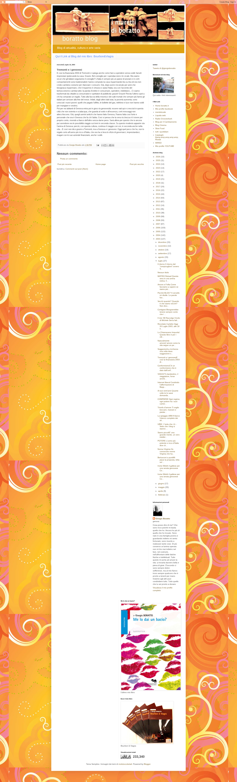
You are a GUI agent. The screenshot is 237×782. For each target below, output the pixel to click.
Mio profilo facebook (164, 109)
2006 (158, 228)
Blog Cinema (160, 125)
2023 (158, 168)
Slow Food (159, 128)
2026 (158, 157)
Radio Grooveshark (163, 119)
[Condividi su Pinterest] (113, 145)
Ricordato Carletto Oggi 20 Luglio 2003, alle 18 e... (168, 326)
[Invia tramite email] (102, 145)
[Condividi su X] (107, 145)
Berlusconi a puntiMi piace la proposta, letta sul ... (168, 459)
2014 (158, 198)
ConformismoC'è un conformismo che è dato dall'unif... (167, 368)
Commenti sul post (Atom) (76, 169)
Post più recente (64, 164)
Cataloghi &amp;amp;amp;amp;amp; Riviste (166, 137)
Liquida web (160, 115)
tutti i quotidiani (161, 132)
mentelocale (160, 112)
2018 (158, 183)
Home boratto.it (162, 106)
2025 (158, 160)
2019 (158, 179)
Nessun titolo (163, 272)
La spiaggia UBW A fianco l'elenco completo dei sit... (169, 418)
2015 (158, 194)
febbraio (162, 495)
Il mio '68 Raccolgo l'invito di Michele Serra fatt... (169, 319)
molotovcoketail (125, 764)
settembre (162, 253)
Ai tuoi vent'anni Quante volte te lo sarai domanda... (168, 393)
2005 (158, 231)
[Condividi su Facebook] (110, 145)
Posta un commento (69, 159)
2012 (158, 205)
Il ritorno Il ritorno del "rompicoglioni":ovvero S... (168, 266)
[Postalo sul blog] (105, 145)
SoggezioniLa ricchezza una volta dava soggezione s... (168, 351)
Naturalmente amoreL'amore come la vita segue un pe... (169, 343)
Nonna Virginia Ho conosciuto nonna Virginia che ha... (166, 451)
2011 (158, 209)
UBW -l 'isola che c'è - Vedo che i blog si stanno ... (167, 426)
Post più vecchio (137, 164)
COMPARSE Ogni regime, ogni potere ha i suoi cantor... (169, 401)
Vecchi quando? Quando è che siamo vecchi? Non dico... (168, 303)
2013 (158, 201)
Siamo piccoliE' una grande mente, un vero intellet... (169, 434)
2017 (158, 186)
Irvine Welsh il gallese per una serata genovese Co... (169, 468)
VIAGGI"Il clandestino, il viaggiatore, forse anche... (168, 376)
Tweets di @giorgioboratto (164, 68)
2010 (158, 213)
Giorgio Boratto (163, 518)
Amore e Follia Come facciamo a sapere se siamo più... (168, 286)
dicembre (162, 242)
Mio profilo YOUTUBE (164, 146)
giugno (161, 483)
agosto (161, 257)
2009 (158, 216)
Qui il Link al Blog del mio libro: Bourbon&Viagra (84, 56)
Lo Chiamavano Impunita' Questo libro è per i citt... (169, 334)
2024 (158, 164)
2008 (158, 220)
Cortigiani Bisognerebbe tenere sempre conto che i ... (168, 311)
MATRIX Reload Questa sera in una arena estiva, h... (168, 278)
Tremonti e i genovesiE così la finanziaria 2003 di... (169, 359)
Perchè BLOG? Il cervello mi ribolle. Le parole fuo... (169, 295)
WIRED (158, 143)
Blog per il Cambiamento (166, 122)
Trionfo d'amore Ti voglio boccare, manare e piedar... (168, 409)
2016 (158, 190)
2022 (158, 171)
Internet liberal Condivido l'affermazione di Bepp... (168, 384)
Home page (101, 164)
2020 (158, 175)
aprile (160, 491)
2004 (158, 235)
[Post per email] (98, 145)
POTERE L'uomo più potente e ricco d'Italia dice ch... (168, 443)
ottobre (161, 250)
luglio (160, 261)
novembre (162, 246)
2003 (158, 239)
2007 (158, 224)
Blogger (147, 764)
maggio (161, 487)
